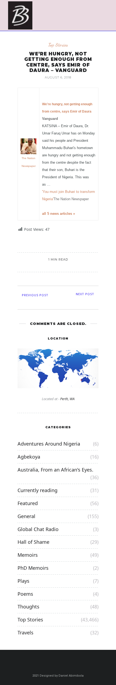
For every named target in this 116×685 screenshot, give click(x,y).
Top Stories (58, 45)
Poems (25, 594)
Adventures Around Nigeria (49, 443)
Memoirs (28, 555)
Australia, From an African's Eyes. (55, 469)
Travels (25, 632)
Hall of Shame (33, 542)
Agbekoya (29, 456)
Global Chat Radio (38, 529)
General (26, 516)
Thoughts (28, 606)
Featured (28, 503)
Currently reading (37, 490)
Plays (23, 581)
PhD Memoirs (33, 568)
